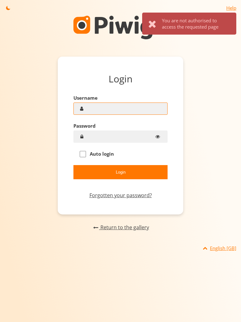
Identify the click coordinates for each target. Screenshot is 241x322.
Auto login (101, 154)
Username (85, 98)
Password (84, 126)
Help (231, 8)
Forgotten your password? (120, 195)
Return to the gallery (124, 227)
